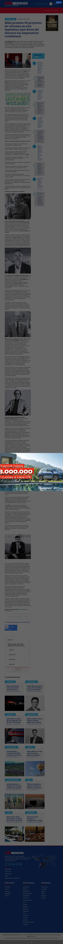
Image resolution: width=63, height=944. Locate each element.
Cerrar (58, 2)
